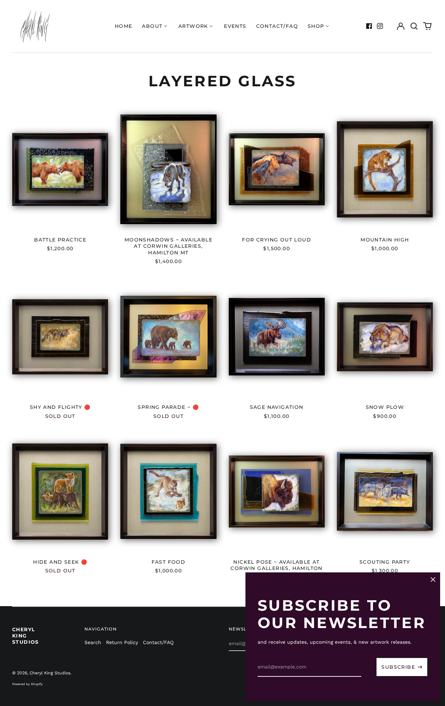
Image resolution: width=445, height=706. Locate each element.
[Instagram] (380, 26)
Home (123, 26)
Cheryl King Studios (25, 635)
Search (92, 642)
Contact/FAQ (277, 26)
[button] (414, 26)
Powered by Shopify (27, 684)
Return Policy (122, 642)
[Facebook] (369, 26)
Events (235, 26)
